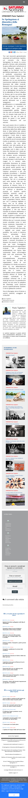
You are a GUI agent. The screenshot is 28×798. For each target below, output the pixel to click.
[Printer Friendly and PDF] (21, 52)
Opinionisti (6, 16)
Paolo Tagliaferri (18, 16)
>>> (18, 741)
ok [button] (14, 795)
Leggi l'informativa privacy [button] (13, 791)
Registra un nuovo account (15, 581)
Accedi (14, 591)
